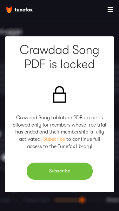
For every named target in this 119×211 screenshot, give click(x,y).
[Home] (25, 10)
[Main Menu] (110, 9)
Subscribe (54, 139)
